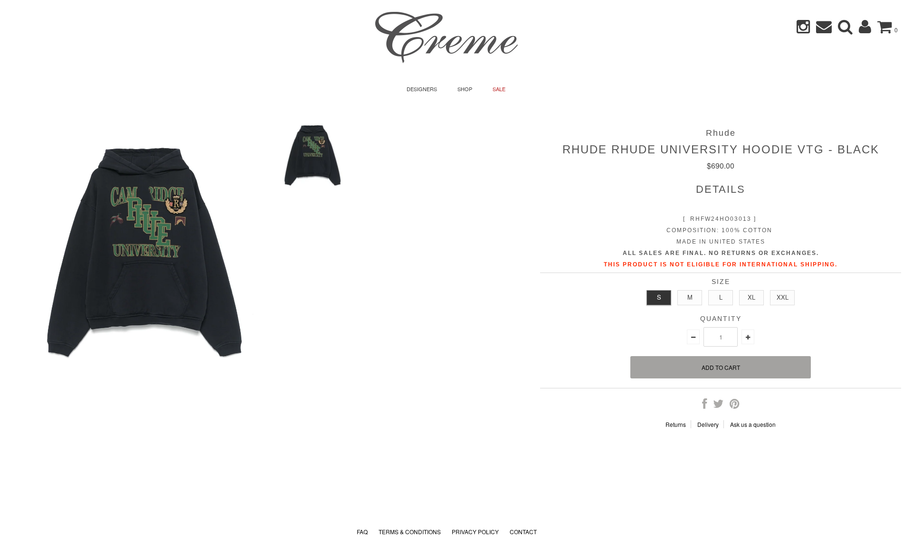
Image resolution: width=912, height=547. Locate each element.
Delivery (708, 424)
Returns (675, 424)
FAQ (362, 532)
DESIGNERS (422, 89)
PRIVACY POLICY (475, 532)
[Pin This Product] (735, 405)
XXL (782, 297)
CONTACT (523, 532)
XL (751, 297)
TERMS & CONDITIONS (410, 532)
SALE (499, 89)
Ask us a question (753, 424)
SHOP (464, 89)
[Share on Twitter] (718, 405)
